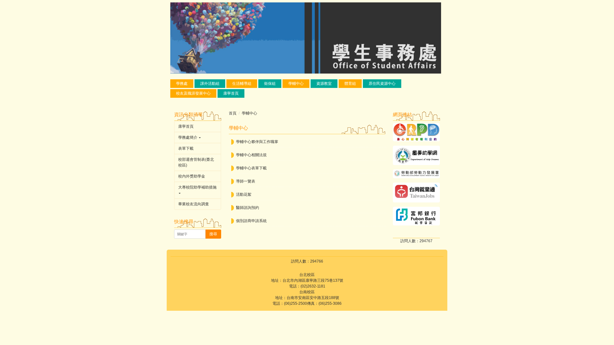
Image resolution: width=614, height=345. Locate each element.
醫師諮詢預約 (247, 208)
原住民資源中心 (382, 83)
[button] (198, 137)
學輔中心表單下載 (251, 168)
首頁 (232, 113)
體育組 (350, 83)
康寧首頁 (231, 93)
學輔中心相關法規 (251, 155)
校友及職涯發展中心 (193, 93)
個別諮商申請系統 (251, 221)
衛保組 (270, 83)
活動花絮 (243, 194)
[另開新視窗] (416, 132)
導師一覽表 (245, 181)
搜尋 (213, 234)
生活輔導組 (241, 83)
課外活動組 (209, 83)
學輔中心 (296, 83)
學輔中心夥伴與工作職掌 (257, 142)
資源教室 (324, 83)
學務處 (182, 83)
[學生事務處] (305, 38)
